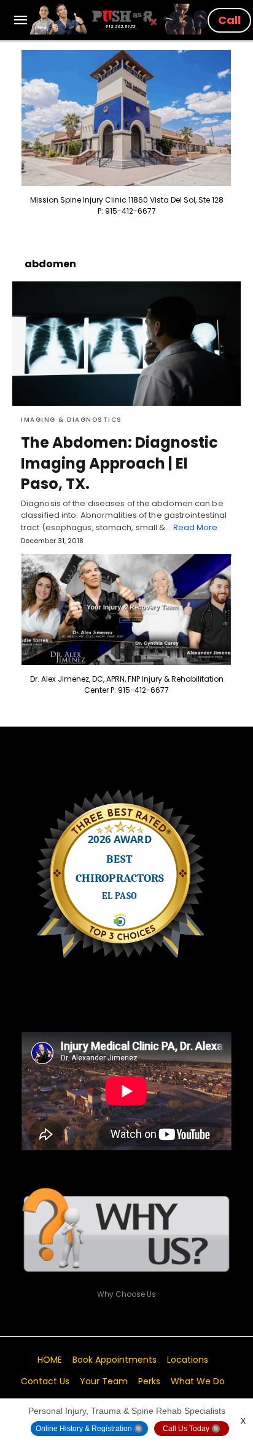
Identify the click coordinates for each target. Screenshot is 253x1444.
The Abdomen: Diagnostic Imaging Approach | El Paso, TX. (119, 463)
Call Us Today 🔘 (191, 1428)
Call (229, 20)
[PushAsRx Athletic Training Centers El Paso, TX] (118, 19)
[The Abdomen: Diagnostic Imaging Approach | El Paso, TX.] (126, 343)
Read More (195, 527)
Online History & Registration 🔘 (89, 1428)
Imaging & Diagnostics (71, 419)
